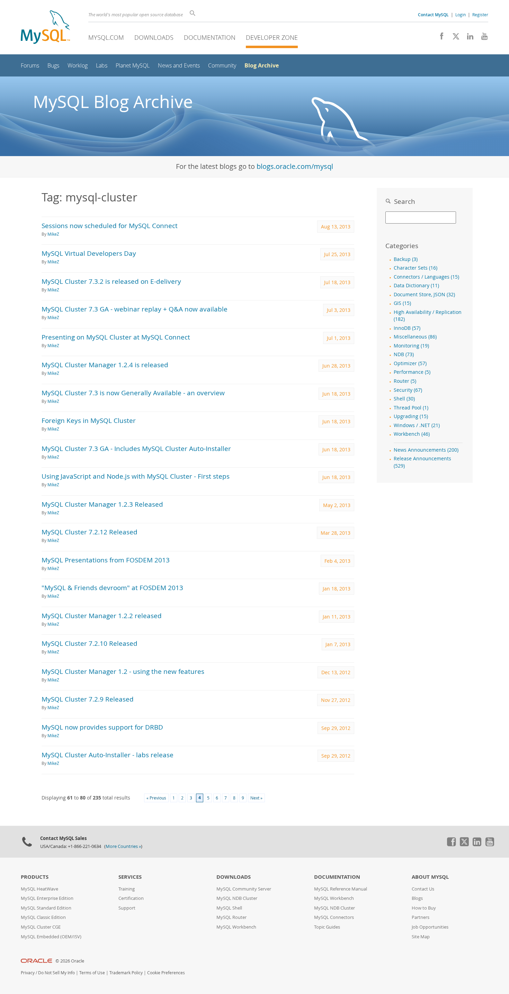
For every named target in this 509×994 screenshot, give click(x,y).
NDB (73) (404, 354)
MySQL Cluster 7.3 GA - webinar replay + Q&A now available (134, 309)
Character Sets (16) (415, 268)
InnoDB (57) (407, 328)
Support (126, 908)
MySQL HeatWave (39, 889)
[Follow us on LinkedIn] (467, 38)
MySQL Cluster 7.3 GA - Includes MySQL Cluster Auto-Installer (136, 448)
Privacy (28, 972)
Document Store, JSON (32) (424, 294)
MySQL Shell (229, 908)
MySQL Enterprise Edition (47, 898)
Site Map (421, 937)
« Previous (156, 798)
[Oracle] (36, 961)
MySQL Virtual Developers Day (89, 253)
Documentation (209, 37)
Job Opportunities (430, 927)
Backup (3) (406, 259)
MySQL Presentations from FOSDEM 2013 (106, 559)
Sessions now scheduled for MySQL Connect (110, 225)
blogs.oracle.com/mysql (295, 166)
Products (34, 876)
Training (126, 889)
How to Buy (424, 908)
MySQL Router (231, 917)
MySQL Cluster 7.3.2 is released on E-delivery (111, 281)
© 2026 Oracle (69, 961)
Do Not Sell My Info (56, 972)
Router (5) (405, 381)
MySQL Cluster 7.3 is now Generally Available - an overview (133, 392)
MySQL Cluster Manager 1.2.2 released (102, 615)
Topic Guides (327, 927)
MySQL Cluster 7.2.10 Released (89, 643)
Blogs (417, 898)
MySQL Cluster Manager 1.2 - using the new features (123, 671)
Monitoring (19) (411, 346)
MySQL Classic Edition (43, 917)
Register (480, 14)
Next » (256, 798)
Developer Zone (272, 37)
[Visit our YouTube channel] (481, 38)
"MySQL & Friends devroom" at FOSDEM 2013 (112, 587)
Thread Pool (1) (411, 408)
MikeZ (53, 234)
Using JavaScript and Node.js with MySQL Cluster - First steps (136, 476)
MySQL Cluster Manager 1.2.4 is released (105, 364)
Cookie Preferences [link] (166, 972)
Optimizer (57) (410, 363)
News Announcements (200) (426, 450)
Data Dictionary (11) (416, 285)
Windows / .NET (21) (417, 425)
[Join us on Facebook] (439, 38)
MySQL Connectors (334, 917)
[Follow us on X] (453, 38)
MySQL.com (106, 37)
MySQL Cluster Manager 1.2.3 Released (102, 504)
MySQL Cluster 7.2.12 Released (89, 531)
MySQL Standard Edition (46, 908)
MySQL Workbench (236, 927)
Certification (131, 898)
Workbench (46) (412, 434)
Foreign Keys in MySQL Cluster (89, 420)
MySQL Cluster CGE (41, 927)
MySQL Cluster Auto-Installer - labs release (107, 754)
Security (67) (408, 390)
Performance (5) (412, 372)
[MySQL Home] (45, 28)
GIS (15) (402, 303)
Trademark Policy (126, 972)
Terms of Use (92, 972)
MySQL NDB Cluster (236, 898)
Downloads (153, 37)
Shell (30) (404, 399)
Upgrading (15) (411, 416)
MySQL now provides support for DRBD (102, 727)
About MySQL (430, 876)
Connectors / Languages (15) (426, 277)
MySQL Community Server (243, 889)
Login (460, 14)
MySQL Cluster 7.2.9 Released (88, 699)
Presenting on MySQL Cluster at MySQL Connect (116, 337)
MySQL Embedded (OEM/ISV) (51, 937)
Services (130, 876)
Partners (420, 917)
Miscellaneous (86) (415, 337)
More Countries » (123, 846)
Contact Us (423, 889)
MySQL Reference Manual (340, 889)
